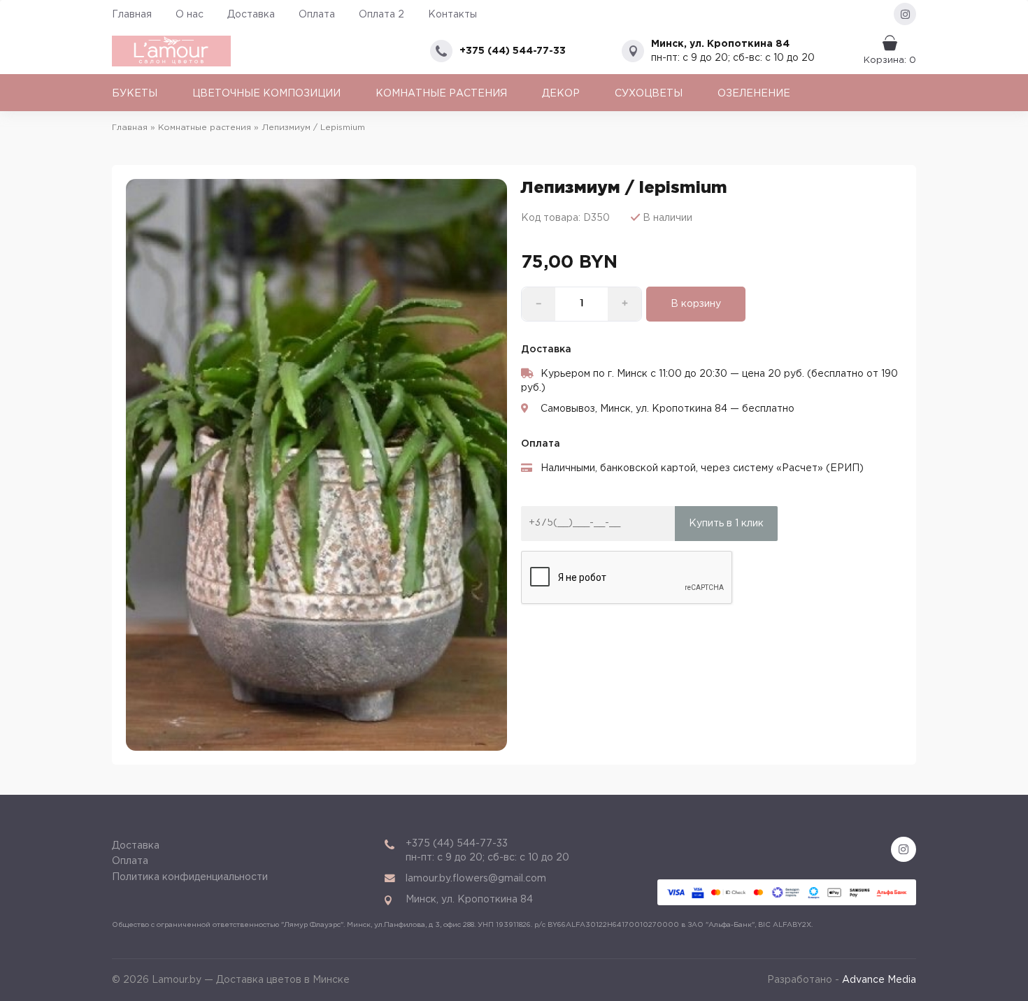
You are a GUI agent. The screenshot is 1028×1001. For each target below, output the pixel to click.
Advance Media (879, 980)
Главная (132, 14)
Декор (561, 93)
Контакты (452, 14)
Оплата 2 (381, 14)
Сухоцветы (649, 93)
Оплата (317, 14)
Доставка (251, 14)
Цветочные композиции (266, 93)
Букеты (134, 93)
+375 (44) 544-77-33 (512, 51)
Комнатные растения (441, 93)
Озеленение (754, 93)
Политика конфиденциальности (190, 877)
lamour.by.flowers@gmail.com (476, 878)
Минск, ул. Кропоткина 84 (720, 44)
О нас (190, 14)
